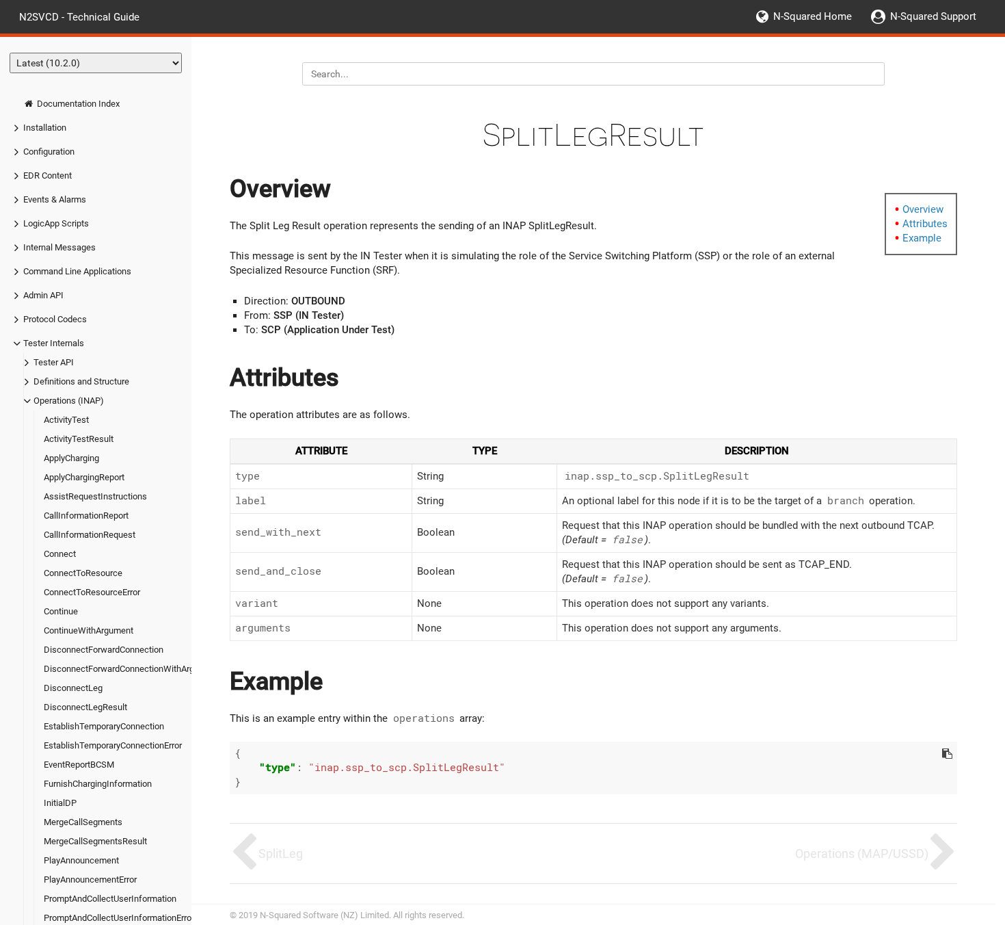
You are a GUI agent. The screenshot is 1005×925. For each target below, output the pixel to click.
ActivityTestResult (78, 439)
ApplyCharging (71, 458)
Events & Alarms (54, 199)
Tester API (54, 362)
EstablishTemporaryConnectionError (113, 745)
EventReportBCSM (79, 764)
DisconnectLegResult (85, 707)
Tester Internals (53, 343)
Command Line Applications (77, 271)
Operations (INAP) (69, 400)
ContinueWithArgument (88, 630)
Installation (44, 127)
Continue (61, 611)
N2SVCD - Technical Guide (79, 16)
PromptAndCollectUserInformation (110, 899)
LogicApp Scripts (56, 223)
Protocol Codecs (55, 319)
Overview (922, 209)
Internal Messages (59, 247)
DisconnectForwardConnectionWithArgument (131, 669)
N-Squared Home (812, 16)
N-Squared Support (933, 16)
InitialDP (60, 803)
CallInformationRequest (89, 535)
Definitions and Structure (81, 381)
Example (921, 238)
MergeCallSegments (83, 822)
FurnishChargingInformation (98, 784)
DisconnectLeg (73, 688)
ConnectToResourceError (92, 592)
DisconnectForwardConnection (103, 649)
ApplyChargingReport (84, 477)
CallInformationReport (86, 515)
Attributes (925, 224)
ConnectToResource (83, 573)
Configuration (49, 151)
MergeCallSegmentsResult (95, 841)
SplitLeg (280, 853)
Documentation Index (77, 104)
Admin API (43, 295)
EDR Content (47, 175)
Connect (60, 554)
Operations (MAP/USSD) (861, 853)
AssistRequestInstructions (95, 496)
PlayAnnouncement (81, 860)
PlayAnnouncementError (90, 879)
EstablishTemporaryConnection (104, 726)
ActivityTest (66, 420)
